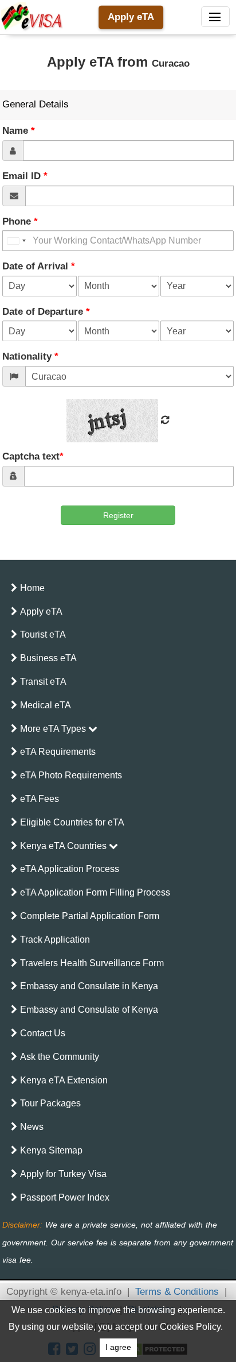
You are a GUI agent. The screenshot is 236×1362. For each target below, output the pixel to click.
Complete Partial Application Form (89, 916)
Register (118, 515)
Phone (20, 221)
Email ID (25, 176)
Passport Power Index (64, 1197)
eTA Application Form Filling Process (95, 892)
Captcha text (33, 456)
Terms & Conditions (177, 1291)
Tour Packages (50, 1103)
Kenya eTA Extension (64, 1080)
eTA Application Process (69, 869)
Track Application (55, 939)
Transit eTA (43, 681)
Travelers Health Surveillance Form (92, 963)
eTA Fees (39, 799)
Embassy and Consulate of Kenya (89, 1009)
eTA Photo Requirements (71, 775)
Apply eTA (131, 16)
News (32, 1127)
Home (32, 588)
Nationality (30, 356)
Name (18, 130)
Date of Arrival (38, 266)
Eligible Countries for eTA (72, 822)
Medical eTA (45, 705)
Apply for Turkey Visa (63, 1174)
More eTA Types (54, 729)
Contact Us (42, 1033)
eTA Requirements (58, 752)
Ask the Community (59, 1057)
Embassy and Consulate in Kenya (89, 986)
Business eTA (48, 658)
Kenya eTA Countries (64, 846)
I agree (118, 1347)
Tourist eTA (43, 634)
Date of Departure (46, 311)
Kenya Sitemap (51, 1150)
